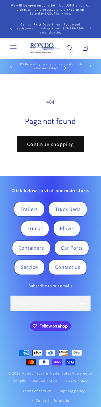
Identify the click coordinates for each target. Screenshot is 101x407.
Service (29, 267)
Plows (67, 228)
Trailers (29, 209)
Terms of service (37, 390)
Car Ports (71, 247)
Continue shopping (50, 144)
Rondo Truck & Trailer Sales (46, 373)
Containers (31, 247)
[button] (13, 48)
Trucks (35, 228)
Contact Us (67, 267)
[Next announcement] (90, 28)
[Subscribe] (83, 303)
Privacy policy (75, 380)
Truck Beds (68, 209)
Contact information (53, 400)
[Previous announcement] (11, 28)
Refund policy (45, 380)
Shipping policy (71, 390)
